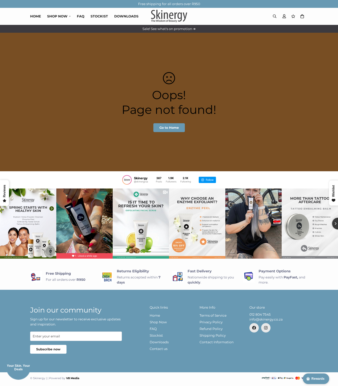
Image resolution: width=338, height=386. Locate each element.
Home (35, 16)
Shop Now (57, 16)
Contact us (158, 349)
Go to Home (169, 128)
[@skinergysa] (127, 180)
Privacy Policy (211, 322)
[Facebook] (254, 328)
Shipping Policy (213, 335)
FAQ (80, 16)
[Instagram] (266, 328)
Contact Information (217, 342)
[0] (302, 16)
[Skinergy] (169, 16)
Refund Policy (211, 329)
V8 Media (72, 378)
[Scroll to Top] (330, 364)
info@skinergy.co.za (266, 319)
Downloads (126, 16)
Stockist (99, 16)
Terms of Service (213, 315)
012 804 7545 (260, 314)
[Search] (275, 16)
